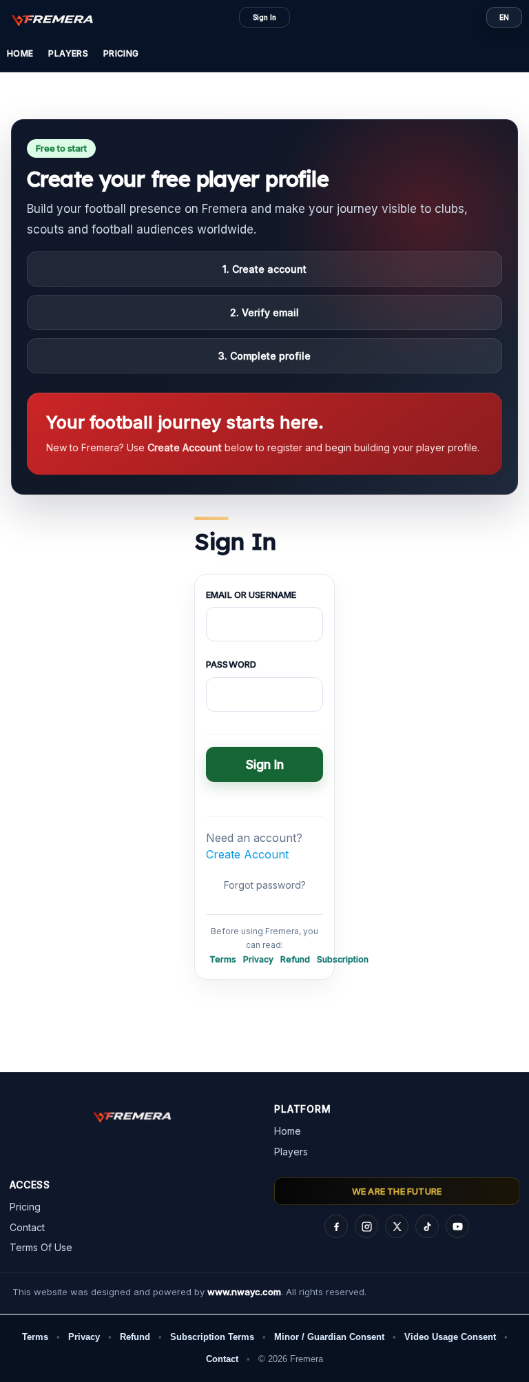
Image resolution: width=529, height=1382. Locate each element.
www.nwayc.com (244, 1291)
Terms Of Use (41, 1247)
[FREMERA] (59, 19)
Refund (295, 959)
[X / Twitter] (396, 1227)
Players (68, 53)
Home (20, 53)
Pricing (121, 53)
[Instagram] (366, 1227)
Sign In (264, 17)
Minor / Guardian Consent (329, 1337)
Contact (27, 1227)
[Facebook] (336, 1227)
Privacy (258, 959)
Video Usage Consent (450, 1337)
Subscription (343, 959)
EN (504, 17)
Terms (222, 959)
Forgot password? (265, 885)
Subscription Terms (212, 1337)
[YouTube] (457, 1227)
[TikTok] (427, 1227)
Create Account (247, 854)
